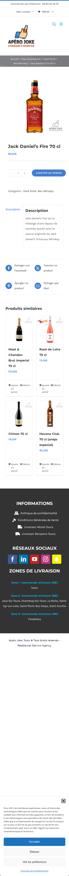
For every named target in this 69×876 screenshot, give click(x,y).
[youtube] (34, 559)
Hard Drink (29, 191)
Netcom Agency (41, 645)
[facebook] (12, 559)
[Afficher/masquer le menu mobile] (61, 24)
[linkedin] (23, 559)
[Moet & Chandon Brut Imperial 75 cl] (19, 329)
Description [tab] (13, 209)
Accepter (34, 841)
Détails (26, 385)
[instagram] (45, 559)
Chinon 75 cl (18, 434)
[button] (63, 801)
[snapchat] (56, 559)
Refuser (34, 851)
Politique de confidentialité (34, 871)
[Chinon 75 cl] (19, 414)
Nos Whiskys (46, 191)
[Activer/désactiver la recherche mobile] (54, 24)
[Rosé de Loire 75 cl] (50, 329)
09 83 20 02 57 (50, 3)
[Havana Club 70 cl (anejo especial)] (50, 414)
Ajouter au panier (49, 173)
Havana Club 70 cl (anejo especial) (49, 439)
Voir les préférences (35, 861)
